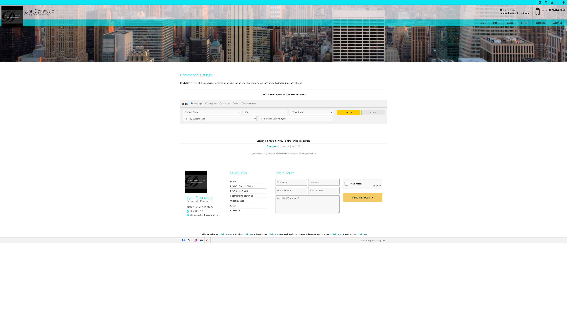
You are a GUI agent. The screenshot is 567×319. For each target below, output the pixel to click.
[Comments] (308, 212)
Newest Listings (249, 103)
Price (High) (197, 103)
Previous (273, 146)
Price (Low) (212, 103)
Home (483, 22)
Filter (349, 112)
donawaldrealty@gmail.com (205, 215)
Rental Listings (239, 191)
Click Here (224, 234)
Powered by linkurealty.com (373, 240)
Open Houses (237, 200)
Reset (373, 112)
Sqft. (237, 103)
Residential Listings (241, 186)
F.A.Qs (233, 205)
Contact (235, 210)
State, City (225, 103)
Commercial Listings (241, 196)
